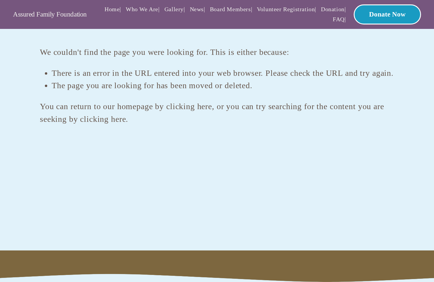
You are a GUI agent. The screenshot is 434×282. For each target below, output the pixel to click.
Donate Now (387, 14)
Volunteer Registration (286, 9)
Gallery (174, 9)
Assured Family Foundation (50, 14)
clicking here (189, 106)
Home (112, 9)
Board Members (230, 9)
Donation (333, 9)
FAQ (339, 19)
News (197, 9)
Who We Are (142, 9)
